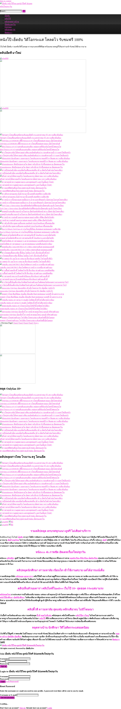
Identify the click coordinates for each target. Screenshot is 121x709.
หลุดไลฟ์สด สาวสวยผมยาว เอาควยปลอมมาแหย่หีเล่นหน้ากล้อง (26, 244)
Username (4, 659)
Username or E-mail (8, 695)
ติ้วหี (38, 615)
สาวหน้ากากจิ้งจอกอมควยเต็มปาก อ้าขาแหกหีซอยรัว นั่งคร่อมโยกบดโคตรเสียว (33, 203)
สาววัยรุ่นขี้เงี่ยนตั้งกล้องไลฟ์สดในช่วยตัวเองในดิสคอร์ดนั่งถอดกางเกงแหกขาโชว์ (33, 285)
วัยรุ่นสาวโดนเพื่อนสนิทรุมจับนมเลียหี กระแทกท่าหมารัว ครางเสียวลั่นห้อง (30, 138)
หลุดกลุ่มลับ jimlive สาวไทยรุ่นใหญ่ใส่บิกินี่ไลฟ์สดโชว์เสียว (24, 309)
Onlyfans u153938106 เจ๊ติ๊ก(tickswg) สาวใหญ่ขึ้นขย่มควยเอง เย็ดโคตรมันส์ (30, 144)
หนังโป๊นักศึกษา (6, 597)
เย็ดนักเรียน (93, 558)
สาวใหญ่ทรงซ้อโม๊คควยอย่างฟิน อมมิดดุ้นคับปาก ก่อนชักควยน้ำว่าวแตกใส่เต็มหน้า (34, 155)
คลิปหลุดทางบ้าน (12, 22)
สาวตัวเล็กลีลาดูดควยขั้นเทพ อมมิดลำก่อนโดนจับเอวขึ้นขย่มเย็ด (26, 226)
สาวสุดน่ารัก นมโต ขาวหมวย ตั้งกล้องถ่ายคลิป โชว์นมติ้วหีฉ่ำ (25, 262)
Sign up (3, 666)
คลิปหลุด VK (10, 30)
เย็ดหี (104, 540)
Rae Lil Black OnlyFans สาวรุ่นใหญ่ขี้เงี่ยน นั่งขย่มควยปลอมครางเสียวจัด (29, 232)
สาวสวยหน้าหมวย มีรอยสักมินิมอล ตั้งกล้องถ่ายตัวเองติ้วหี (24, 279)
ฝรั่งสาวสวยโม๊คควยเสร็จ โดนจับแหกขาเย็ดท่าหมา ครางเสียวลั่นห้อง (28, 179)
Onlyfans (8, 27)
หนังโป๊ (42, 618)
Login (3, 681)
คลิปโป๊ (8, 19)
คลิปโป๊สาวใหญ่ (82, 615)
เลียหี (9, 540)
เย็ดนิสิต (10, 637)
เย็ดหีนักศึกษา (19, 597)
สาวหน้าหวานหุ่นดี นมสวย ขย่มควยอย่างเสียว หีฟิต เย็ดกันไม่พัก (26, 220)
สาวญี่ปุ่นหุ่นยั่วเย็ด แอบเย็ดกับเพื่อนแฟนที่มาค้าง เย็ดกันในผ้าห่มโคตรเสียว (30, 173)
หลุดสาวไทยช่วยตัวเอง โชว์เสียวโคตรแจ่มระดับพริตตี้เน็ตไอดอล (26, 320)
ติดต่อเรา (8, 33)
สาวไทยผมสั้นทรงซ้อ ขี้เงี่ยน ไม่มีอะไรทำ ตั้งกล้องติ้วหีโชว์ (24, 256)
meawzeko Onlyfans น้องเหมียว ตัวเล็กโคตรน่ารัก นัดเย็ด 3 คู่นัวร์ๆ (26, 291)
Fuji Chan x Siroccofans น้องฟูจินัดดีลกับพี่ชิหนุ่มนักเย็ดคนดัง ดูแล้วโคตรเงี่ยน (31, 208)
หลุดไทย (15, 540)
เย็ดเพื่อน (18, 637)
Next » (36, 323)
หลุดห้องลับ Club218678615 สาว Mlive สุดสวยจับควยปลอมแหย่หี (26, 250)
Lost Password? (12, 681)
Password (4, 664)
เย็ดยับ (7, 16)
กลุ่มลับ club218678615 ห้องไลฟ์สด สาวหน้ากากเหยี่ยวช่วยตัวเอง (26, 267)
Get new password (7, 698)
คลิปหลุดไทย (5, 594)
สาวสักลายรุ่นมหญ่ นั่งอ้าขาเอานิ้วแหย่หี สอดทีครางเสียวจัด (24, 197)
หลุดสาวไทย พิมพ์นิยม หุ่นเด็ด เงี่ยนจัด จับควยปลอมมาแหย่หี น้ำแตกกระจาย (31, 297)
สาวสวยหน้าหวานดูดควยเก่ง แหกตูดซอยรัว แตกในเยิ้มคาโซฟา (26, 185)
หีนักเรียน (84, 558)
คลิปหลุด (19, 576)
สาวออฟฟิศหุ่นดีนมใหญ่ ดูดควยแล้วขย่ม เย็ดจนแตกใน (22, 191)
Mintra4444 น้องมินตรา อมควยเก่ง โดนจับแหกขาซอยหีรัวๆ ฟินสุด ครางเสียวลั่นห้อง (34, 161)
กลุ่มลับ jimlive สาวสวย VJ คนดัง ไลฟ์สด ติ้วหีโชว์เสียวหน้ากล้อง (26, 303)
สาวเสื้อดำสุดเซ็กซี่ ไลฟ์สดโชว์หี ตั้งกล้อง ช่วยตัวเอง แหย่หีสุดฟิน (26, 273)
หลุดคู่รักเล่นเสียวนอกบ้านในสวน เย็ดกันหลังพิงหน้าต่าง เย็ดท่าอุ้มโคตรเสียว (31, 214)
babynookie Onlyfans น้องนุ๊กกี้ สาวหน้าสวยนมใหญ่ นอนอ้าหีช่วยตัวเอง (28, 315)
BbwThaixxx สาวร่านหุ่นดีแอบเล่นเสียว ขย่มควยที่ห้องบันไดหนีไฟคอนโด (29, 150)
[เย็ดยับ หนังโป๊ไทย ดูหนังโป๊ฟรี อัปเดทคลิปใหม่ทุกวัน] (17, 7)
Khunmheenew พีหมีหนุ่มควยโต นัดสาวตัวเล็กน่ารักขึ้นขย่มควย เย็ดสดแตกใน (31, 167)
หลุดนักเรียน (74, 558)
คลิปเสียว (10, 558)
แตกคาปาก (28, 576)
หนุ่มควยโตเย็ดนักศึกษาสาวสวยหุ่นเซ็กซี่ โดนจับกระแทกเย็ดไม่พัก (27, 238)
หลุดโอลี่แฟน (46, 615)
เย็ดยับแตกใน (10, 25)
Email (2, 661)
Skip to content (5, 1)
